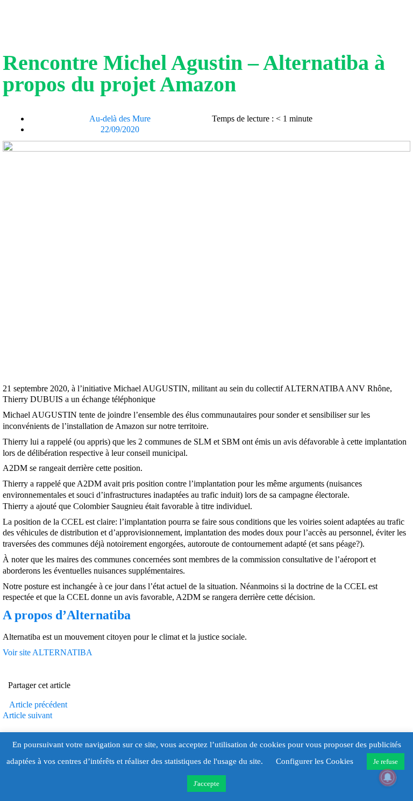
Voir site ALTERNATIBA (47, 652)
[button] (215, 686)
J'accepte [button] (206, 783)
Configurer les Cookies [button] (314, 761)
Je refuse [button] (385, 761)
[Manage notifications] (387, 777)
